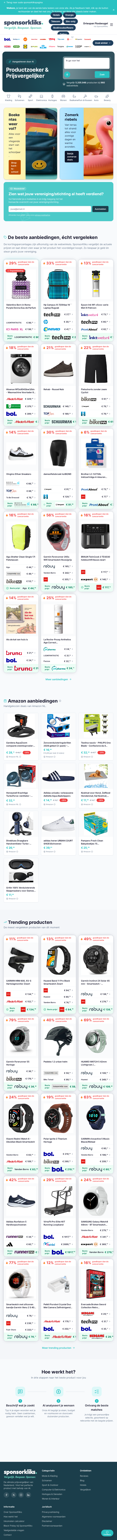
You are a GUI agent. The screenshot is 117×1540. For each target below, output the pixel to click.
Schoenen (47, 1480)
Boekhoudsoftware (63, 27)
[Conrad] (70, 47)
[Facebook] (6, 1495)
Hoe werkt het (11, 1516)
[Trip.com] (61, 39)
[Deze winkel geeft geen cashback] (72, 37)
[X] (13, 1495)
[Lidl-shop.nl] (25, 47)
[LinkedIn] (28, 1495)
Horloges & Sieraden (52, 1494)
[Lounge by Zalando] (78, 47)
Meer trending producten (56, 1347)
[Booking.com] (16, 39)
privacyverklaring (42, 215)
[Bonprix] (61, 47)
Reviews (84, 1476)
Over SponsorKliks (13, 1512)
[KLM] (43, 47)
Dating (63, 34)
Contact (8, 1534)
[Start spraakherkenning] (67, 74)
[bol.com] (7, 39)
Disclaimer (47, 1521)
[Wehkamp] (70, 39)
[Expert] (87, 47)
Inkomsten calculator (14, 1521)
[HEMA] (7, 47)
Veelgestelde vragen (14, 1530)
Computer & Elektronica (53, 1489)
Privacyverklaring (50, 1512)
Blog (82, 1480)
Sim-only (70, 21)
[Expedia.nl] (78, 39)
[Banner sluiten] (114, 10)
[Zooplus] (16, 47)
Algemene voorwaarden (54, 1516)
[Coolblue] (25, 39)
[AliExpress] (52, 47)
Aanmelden (100, 209)
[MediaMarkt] (34, 39)
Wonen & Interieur (50, 1498)
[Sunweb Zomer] (87, 39)
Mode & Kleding (50, 1476)
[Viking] (52, 39)
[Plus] (34, 47)
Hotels (56, 15)
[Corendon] (43, 39)
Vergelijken (85, 1489)
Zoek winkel (101, 43)
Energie (70, 15)
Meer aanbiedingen (57, 679)
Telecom (55, 21)
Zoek (102, 74)
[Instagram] (21, 1495)
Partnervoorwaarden (52, 1525)
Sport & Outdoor (50, 1485)
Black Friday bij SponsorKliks (18, 1525)
